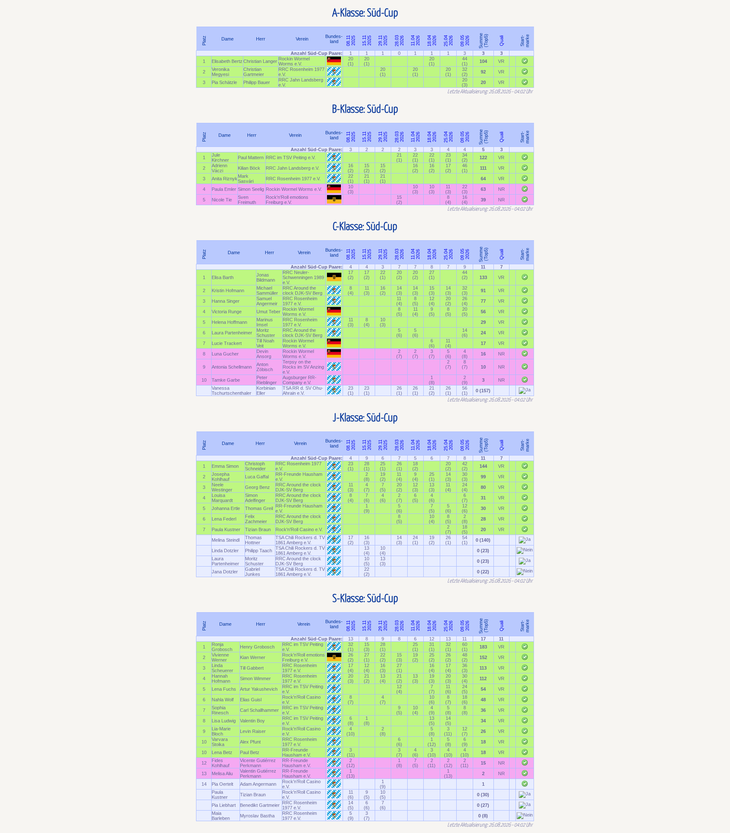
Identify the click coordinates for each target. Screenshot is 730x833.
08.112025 (351, 40)
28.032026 (399, 40)
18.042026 (432, 40)
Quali (501, 40)
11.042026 (415, 40)
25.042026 (448, 40)
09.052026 (465, 40)
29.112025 (383, 40)
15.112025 (367, 40)
